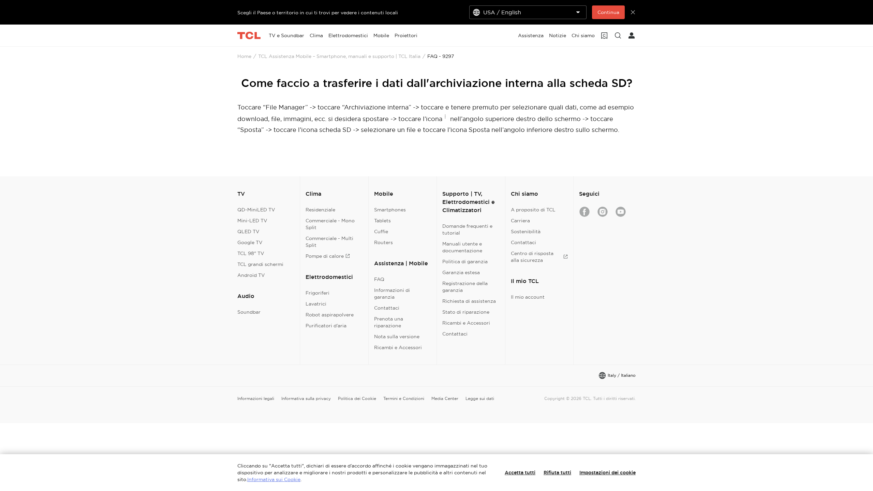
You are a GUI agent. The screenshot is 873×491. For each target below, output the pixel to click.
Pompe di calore (325, 256)
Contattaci (386, 308)
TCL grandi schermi (260, 264)
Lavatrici (316, 304)
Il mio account (528, 297)
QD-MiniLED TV (256, 210)
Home (244, 56)
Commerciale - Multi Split (329, 241)
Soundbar (249, 312)
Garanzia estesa (461, 272)
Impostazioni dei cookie (607, 473)
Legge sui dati (479, 398)
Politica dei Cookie (357, 398)
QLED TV (248, 231)
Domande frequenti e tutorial (467, 229)
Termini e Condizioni (403, 398)
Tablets (382, 221)
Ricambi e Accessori (398, 347)
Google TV (250, 242)
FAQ (379, 279)
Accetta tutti (520, 473)
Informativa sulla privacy (306, 398)
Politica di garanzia (465, 261)
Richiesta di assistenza (469, 301)
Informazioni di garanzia (392, 293)
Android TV (251, 275)
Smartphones (390, 210)
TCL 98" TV (250, 253)
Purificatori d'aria (326, 326)
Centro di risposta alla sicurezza (532, 256)
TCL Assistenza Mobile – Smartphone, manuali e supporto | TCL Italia (339, 56)
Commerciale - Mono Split (330, 224)
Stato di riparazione (465, 312)
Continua (608, 12)
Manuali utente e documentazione (462, 247)
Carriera (520, 221)
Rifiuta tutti (557, 473)
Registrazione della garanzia (465, 286)
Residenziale (320, 210)
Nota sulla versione (396, 336)
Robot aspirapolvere (330, 315)
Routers (383, 242)
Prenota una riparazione (388, 322)
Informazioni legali (255, 398)
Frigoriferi (317, 293)
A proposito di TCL (533, 210)
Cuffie (381, 231)
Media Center (444, 398)
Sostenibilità (526, 231)
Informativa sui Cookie (273, 479)
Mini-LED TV (252, 221)
